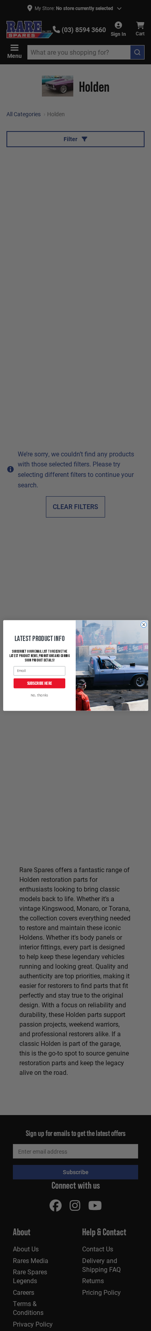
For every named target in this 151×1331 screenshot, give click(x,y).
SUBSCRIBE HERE (39, 683)
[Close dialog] (144, 625)
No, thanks (39, 695)
